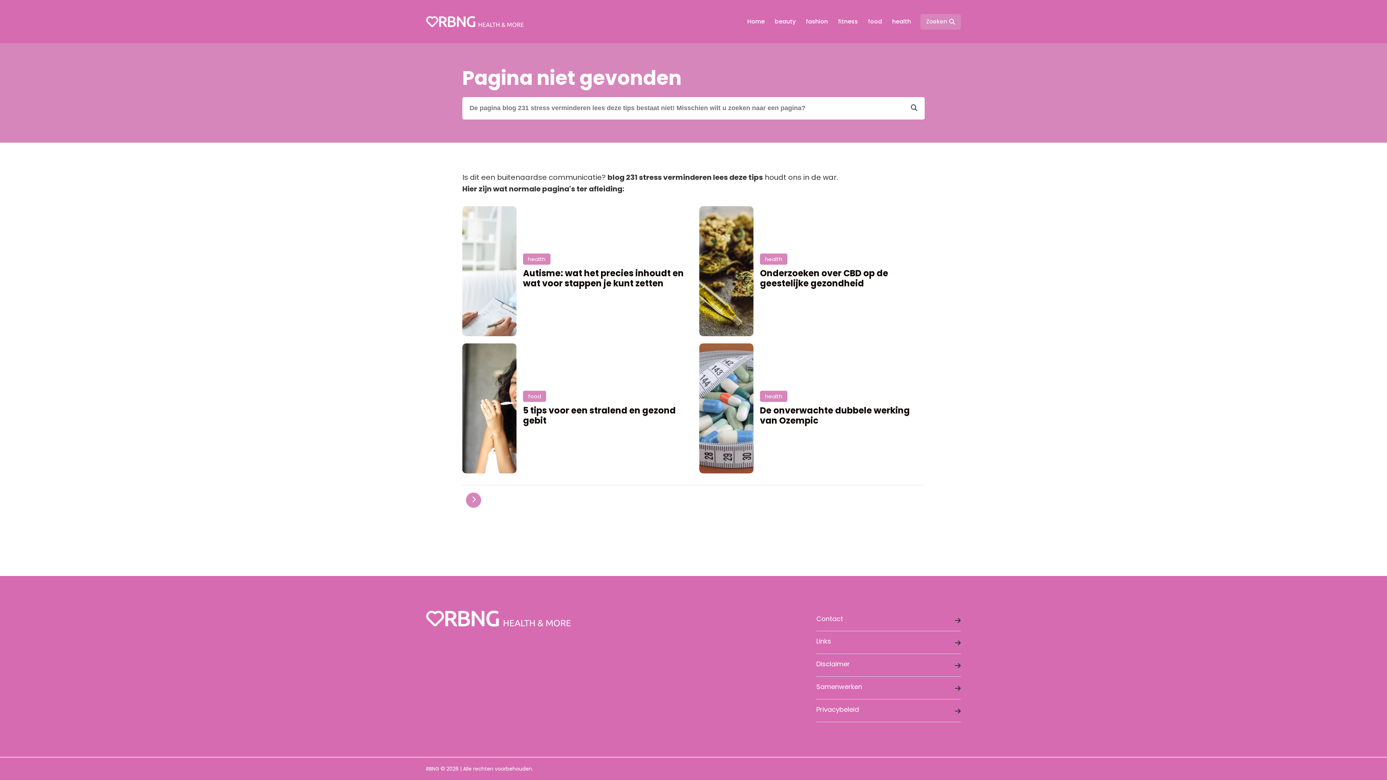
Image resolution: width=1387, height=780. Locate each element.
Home (756, 21)
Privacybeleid (837, 709)
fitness (848, 21)
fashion (817, 21)
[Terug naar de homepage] (475, 21)
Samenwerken (839, 686)
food (875, 21)
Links (823, 641)
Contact (829, 618)
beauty (785, 21)
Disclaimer (833, 663)
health (901, 21)
